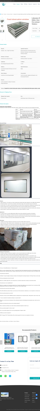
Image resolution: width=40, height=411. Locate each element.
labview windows (16, 321)
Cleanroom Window (10, 14)
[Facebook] (36, 395)
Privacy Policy (9, 409)
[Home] (4, 4)
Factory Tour (34, 396)
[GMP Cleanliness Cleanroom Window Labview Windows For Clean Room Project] (9, 339)
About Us (30, 4)
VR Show (25, 4)
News (39, 4)
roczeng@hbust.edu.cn (5, 367)
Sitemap (33, 400)
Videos (22, 4)
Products (18, 4)
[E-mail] (11, 376)
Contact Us (35, 4)
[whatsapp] (2, 376)
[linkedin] (36, 398)
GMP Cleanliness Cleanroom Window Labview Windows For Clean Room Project (9, 348)
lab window (11, 321)
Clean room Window (5, 321)
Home (14, 4)
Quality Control (34, 398)
